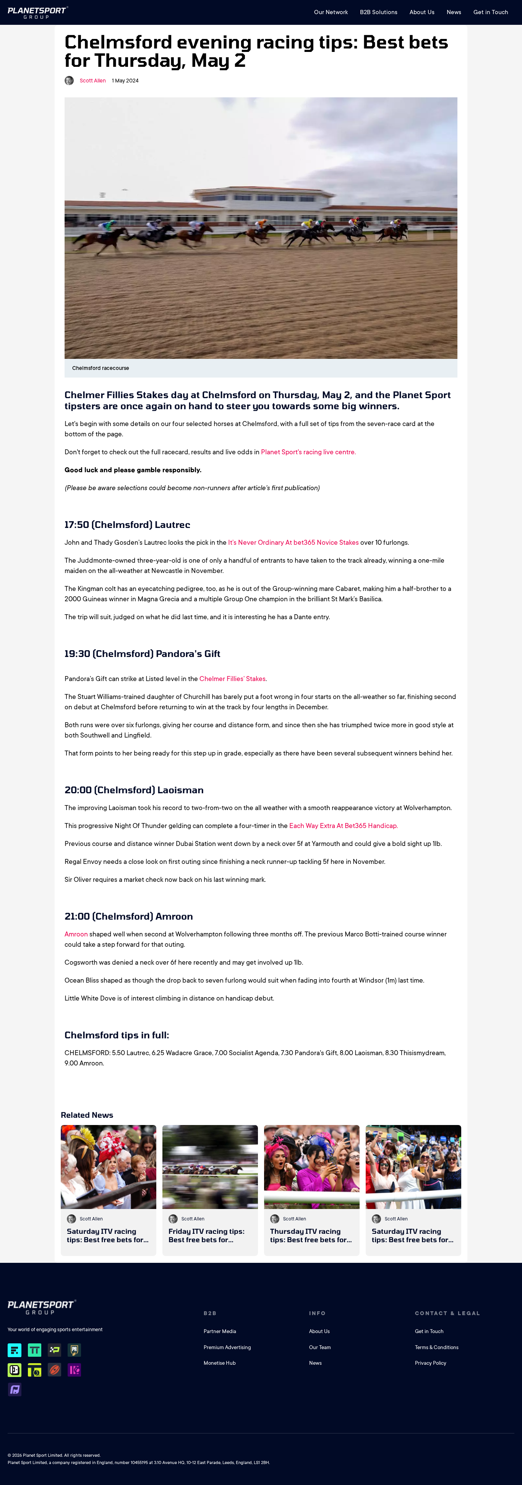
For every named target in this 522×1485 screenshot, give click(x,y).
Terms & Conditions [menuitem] (437, 1347)
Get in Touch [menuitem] (490, 12)
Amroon (76, 934)
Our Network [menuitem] (331, 12)
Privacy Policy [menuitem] (430, 1363)
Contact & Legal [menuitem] (448, 1313)
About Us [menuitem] (422, 12)
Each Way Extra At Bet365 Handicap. (343, 826)
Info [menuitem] (317, 1313)
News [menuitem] (454, 12)
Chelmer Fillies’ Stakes (232, 679)
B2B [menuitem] (210, 1313)
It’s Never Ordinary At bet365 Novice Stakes (293, 542)
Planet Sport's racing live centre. (308, 452)
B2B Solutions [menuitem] (378, 12)
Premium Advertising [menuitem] (227, 1347)
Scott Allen (93, 80)
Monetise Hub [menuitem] (220, 1363)
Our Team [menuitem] (320, 1347)
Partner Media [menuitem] (220, 1331)
